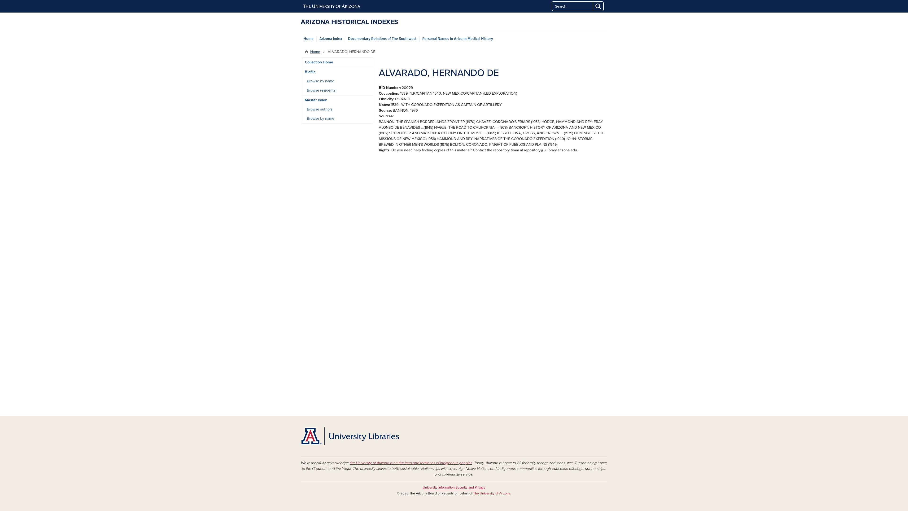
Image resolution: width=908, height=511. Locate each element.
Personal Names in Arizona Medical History (457, 39)
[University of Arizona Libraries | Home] (350, 436)
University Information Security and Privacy (454, 487)
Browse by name (320, 81)
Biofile (310, 72)
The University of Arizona (491, 493)
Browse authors (319, 109)
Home (309, 39)
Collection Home (319, 62)
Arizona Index (330, 39)
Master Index (316, 100)
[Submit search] (598, 6)
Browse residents (321, 90)
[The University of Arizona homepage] (332, 6)
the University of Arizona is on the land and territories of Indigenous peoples (411, 463)
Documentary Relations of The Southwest (382, 39)
